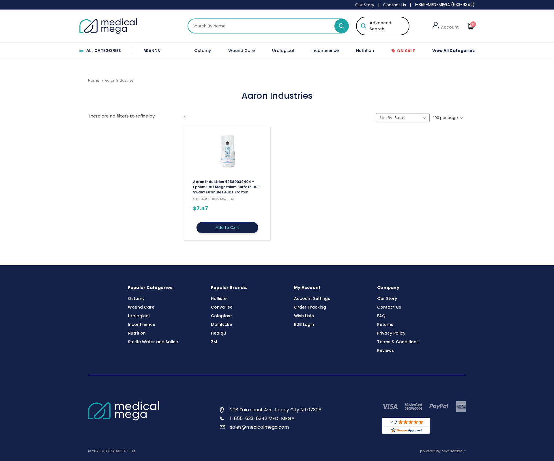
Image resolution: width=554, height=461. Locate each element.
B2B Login (304, 324)
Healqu (218, 333)
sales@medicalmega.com (259, 427)
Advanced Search (380, 26)
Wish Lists (304, 316)
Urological (283, 50)
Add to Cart (227, 227)
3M (214, 342)
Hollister (219, 298)
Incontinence (325, 50)
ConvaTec (222, 307)
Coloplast (221, 316)
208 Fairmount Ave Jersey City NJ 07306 (275, 409)
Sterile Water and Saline (153, 342)
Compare (225, 189)
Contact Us (394, 5)
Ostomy (202, 50)
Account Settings (312, 298)
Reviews (385, 350)
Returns (385, 324)
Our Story (364, 5)
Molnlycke (221, 324)
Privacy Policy (391, 333)
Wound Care (241, 50)
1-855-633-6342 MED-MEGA (262, 418)
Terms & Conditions (398, 342)
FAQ (381, 316)
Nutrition (365, 50)
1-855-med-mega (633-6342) (445, 5)
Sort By (385, 117)
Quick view (227, 178)
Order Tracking (310, 307)
